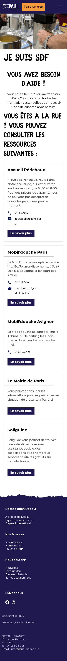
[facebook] (7, 601)
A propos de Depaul (17, 516)
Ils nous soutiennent (18, 577)
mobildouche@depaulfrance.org (27, 290)
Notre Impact (14, 545)
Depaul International (18, 523)
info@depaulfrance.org (28, 221)
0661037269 (22, 352)
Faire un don (33, 6)
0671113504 (21, 282)
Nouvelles (11, 567)
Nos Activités (13, 542)
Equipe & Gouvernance (19, 520)
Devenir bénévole (16, 574)
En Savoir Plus (14, 549)
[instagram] (13, 601)
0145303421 (21, 212)
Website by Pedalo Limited (19, 622)
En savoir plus (21, 233)
